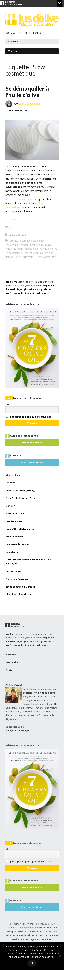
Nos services (12, 662)
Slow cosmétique (46, 257)
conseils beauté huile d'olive (36, 244)
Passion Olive (13, 571)
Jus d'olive (11, 281)
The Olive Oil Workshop (18, 594)
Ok (32, 963)
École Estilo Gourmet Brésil (20, 498)
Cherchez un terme (32, 462)
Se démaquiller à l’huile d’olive (27, 92)
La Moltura (11, 551)
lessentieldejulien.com (19, 199)
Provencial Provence (17, 578)
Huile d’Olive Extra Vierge (19, 528)
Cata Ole (10, 482)
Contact (10, 670)
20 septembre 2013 (17, 110)
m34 (42, 927)
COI (56, 703)
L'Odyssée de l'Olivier (17, 544)
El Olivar (10, 505)
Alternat (13, 240)
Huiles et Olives (14, 536)
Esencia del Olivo (15, 513)
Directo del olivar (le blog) (20, 490)
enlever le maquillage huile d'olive (23, 248)
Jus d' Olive (52, 927)
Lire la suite (12, 219)
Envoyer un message (17, 730)
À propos (10, 654)
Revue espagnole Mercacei (20, 586)
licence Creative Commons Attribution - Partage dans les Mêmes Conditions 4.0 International (35, 939)
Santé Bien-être (17, 234)
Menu (14, 51)
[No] (59, 956)
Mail (7, 404)
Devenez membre (32, 442)
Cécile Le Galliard (29, 103)
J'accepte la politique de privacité (30, 416)
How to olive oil (14, 521)
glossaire (29, 289)
